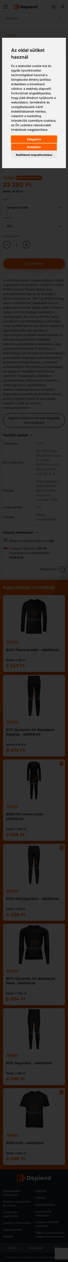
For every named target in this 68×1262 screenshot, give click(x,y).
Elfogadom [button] (34, 139)
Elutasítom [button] (34, 147)
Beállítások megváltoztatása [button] (34, 154)
